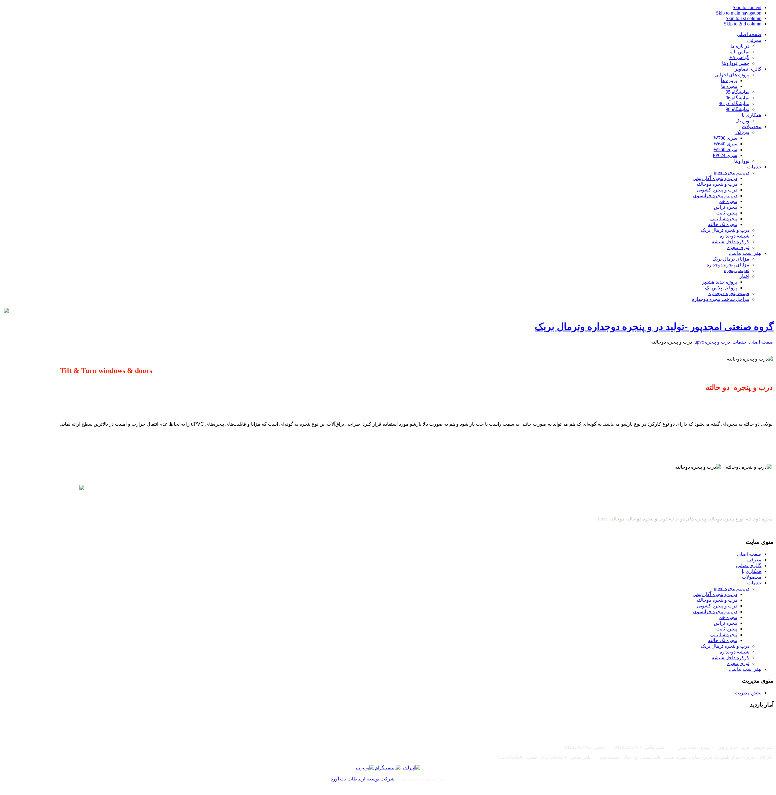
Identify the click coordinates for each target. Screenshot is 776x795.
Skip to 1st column (743, 18)
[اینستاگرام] (387, 767)
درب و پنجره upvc (712, 341)
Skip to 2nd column (742, 23)
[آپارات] (411, 767)
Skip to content (747, 7)
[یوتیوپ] (365, 767)
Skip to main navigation (738, 12)
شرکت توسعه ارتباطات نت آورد (362, 778)
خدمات (739, 341)
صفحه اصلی (761, 341)
